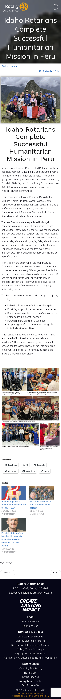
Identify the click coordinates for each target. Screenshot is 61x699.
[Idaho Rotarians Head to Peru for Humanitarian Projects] (41, 493)
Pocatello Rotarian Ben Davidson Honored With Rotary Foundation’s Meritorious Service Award (12, 539)
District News (9, 66)
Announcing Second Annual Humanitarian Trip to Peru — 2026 (13, 504)
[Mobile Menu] (55, 7)
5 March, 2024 (51, 71)
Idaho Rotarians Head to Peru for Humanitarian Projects (40, 504)
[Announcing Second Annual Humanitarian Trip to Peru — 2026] (13, 493)
